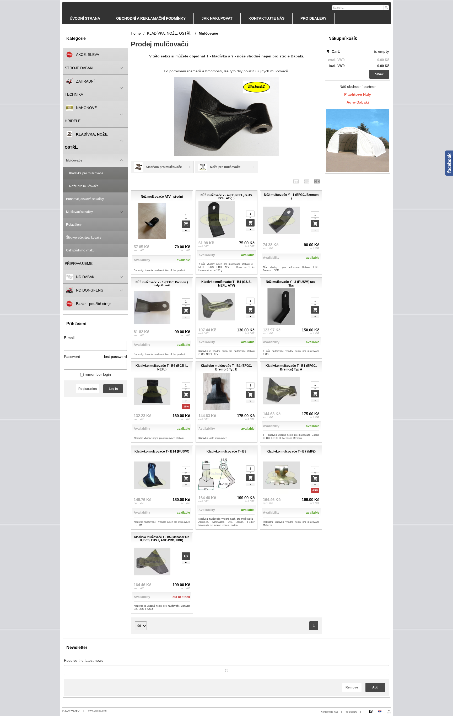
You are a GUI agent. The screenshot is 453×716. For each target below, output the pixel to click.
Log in (113, 389)
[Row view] (296, 181)
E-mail (69, 338)
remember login (97, 374)
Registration (87, 389)
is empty (381, 51)
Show (379, 74)
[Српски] (379, 711)
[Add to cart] (186, 224)
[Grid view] (306, 181)
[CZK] (371, 711)
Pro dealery (351, 711)
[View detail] (186, 556)
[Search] (386, 7)
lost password (115, 356)
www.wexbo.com (97, 710)
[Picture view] (317, 181)
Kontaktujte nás (329, 711)
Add (375, 687)
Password (72, 356)
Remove (352, 687)
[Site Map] (389, 711)
